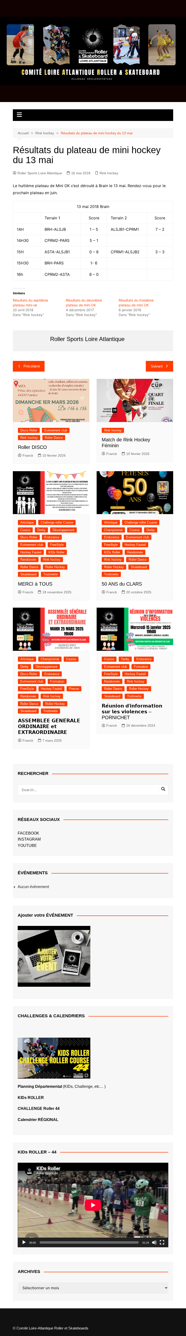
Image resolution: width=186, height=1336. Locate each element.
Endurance (51, 537)
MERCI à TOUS (35, 584)
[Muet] (154, 1242)
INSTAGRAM (29, 839)
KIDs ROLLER (31, 1098)
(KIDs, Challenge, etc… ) (62, 1086)
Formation (57, 681)
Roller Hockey (55, 567)
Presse (74, 689)
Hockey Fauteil (30, 552)
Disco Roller (28, 430)
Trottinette (50, 574)
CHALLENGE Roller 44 (39, 1108)
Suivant (157, 366)
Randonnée (28, 559)
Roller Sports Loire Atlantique (39, 173)
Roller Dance (54, 437)
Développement (63, 530)
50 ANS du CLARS (122, 584)
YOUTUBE (27, 845)
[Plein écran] (162, 1242)
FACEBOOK (28, 833)
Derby (41, 530)
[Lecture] (24, 1242)
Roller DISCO (32, 447)
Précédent (31, 366)
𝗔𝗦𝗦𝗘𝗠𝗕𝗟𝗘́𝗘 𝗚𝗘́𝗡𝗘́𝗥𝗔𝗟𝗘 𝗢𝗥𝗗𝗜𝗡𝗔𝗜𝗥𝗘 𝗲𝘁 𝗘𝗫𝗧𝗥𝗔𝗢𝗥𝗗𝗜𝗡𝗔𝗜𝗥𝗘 (49, 726)
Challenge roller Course (57, 522)
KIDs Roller (56, 552)
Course (25, 530)
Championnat (113, 530)
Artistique (27, 522)
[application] (93, 1205)
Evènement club (55, 430)
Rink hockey (109, 173)
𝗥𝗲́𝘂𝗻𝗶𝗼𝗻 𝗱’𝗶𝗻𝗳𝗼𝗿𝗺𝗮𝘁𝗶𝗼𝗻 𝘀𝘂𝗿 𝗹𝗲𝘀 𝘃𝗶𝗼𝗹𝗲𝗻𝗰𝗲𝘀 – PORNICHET (132, 711)
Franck (28, 455)
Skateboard (28, 574)
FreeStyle (57, 545)
